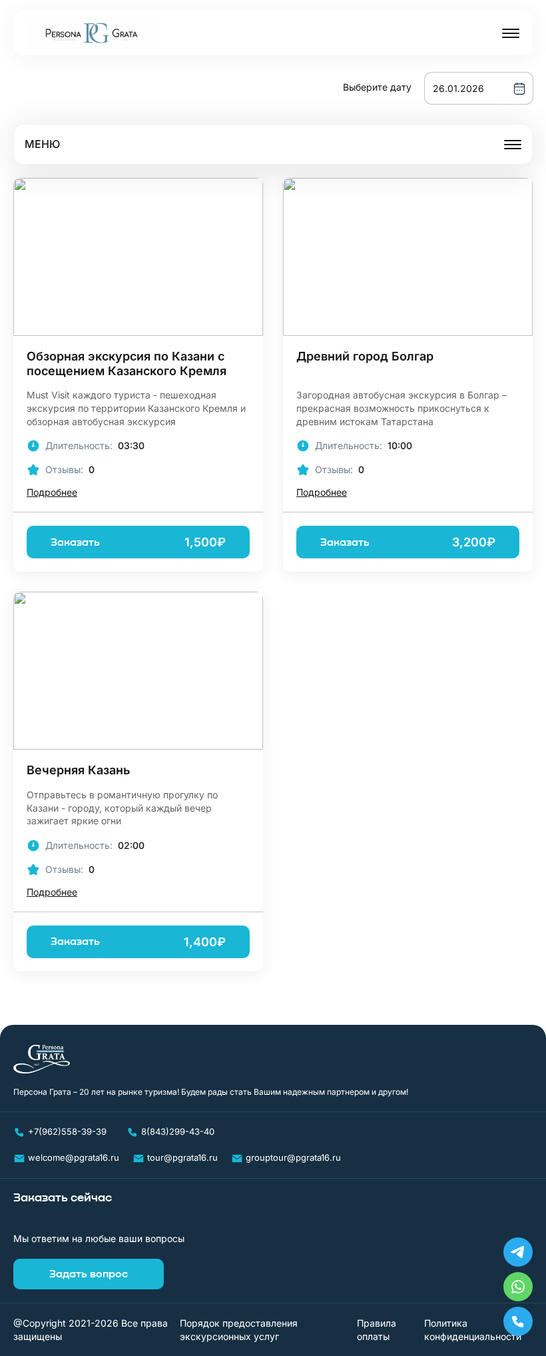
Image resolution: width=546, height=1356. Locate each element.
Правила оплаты (376, 1329)
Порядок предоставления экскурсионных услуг (239, 1329)
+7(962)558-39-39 (67, 1131)
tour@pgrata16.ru (182, 1157)
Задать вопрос (88, 1274)
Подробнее (52, 493)
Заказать (138, 542)
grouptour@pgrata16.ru (293, 1157)
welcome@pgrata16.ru (73, 1157)
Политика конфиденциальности (472, 1329)
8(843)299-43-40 (177, 1131)
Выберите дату (377, 87)
